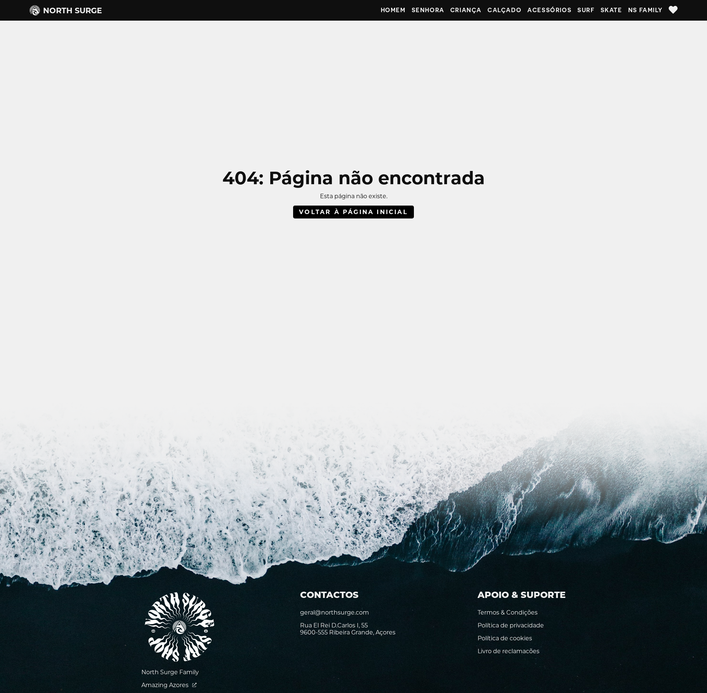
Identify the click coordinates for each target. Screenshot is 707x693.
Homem (393, 10)
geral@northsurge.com (334, 612)
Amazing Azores (165, 685)
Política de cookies (505, 638)
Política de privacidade (511, 625)
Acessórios (549, 10)
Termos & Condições (508, 612)
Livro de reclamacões (508, 651)
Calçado (504, 10)
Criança (466, 10)
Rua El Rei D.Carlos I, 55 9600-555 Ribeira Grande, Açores (347, 629)
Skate (611, 10)
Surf (585, 10)
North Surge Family (170, 672)
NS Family (645, 10)
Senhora (428, 10)
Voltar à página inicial (353, 212)
